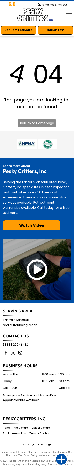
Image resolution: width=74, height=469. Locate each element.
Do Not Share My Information (35, 451)
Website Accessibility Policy (53, 455)
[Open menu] (69, 16)
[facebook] (6, 353)
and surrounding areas (20, 325)
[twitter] (13, 353)
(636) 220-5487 (16, 345)
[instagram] (20, 353)
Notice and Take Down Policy (21, 455)
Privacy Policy (8, 451)
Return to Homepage (37, 123)
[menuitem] (8, 428)
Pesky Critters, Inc (24, 418)
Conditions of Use (62, 451)
